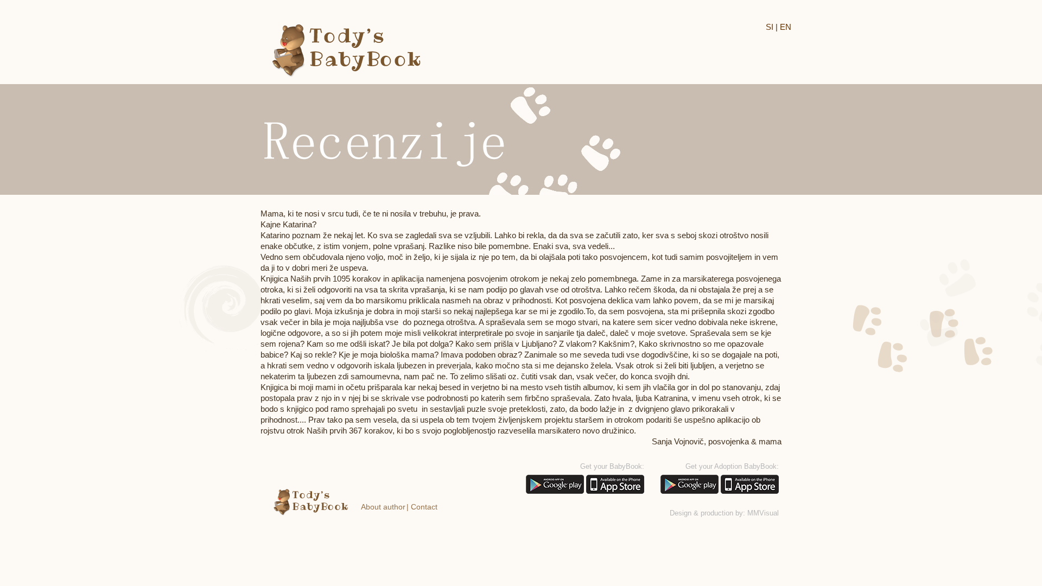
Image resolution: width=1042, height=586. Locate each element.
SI (769, 26)
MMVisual (763, 513)
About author (383, 506)
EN (785, 26)
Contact (424, 506)
